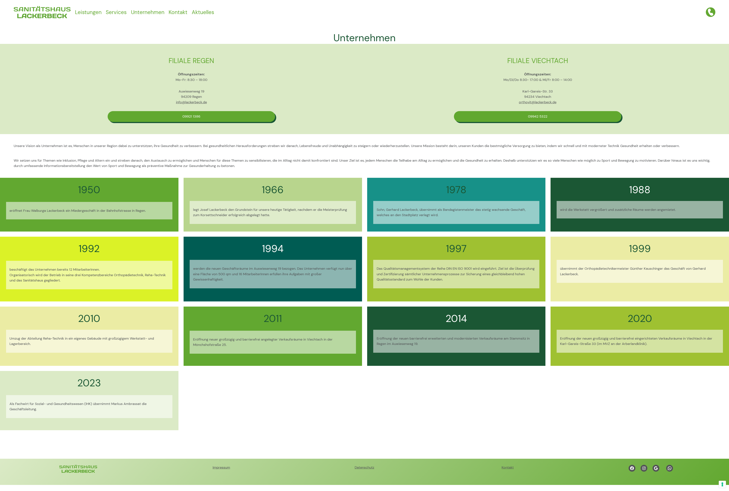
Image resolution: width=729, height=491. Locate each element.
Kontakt (508, 467)
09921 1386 (191, 116)
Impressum (221, 467)
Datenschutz (364, 467)
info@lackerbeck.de (191, 102)
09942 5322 (537, 116)
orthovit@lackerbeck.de (537, 102)
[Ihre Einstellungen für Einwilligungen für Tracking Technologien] (722, 484)
